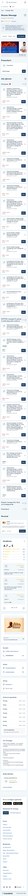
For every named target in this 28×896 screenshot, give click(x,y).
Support (5, 861)
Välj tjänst (22, 531)
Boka (23, 101)
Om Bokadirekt (7, 847)
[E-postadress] (14, 651)
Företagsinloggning (15, 812)
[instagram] (4, 887)
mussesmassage (9, 672)
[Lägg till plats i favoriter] (25, 15)
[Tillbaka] (3, 2)
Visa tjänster (21, 36)
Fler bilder (21, 54)
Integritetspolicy (7, 873)
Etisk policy (6, 870)
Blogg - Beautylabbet (8, 850)
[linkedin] (7, 887)
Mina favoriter (6, 830)
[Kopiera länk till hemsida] (23, 668)
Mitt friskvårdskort (8, 836)
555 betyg (13, 21)
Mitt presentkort (7, 833)
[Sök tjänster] (25, 78)
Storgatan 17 (8, 684)
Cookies (5, 876)
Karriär (4, 859)
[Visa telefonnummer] (23, 655)
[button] (14, 68)
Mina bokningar (7, 827)
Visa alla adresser (7, 787)
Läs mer (6, 812)
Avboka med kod (7, 838)
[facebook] (10, 887)
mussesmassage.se (10, 668)
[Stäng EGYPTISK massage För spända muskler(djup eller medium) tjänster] (25, 320)
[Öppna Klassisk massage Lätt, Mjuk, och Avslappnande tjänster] (25, 503)
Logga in (5, 824)
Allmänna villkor (7, 879)
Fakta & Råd (6, 856)
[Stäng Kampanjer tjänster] (25, 84)
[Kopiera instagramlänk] (23, 672)
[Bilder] (14, 625)
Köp (24, 71)
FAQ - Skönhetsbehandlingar (10, 853)
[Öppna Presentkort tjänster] (25, 509)
